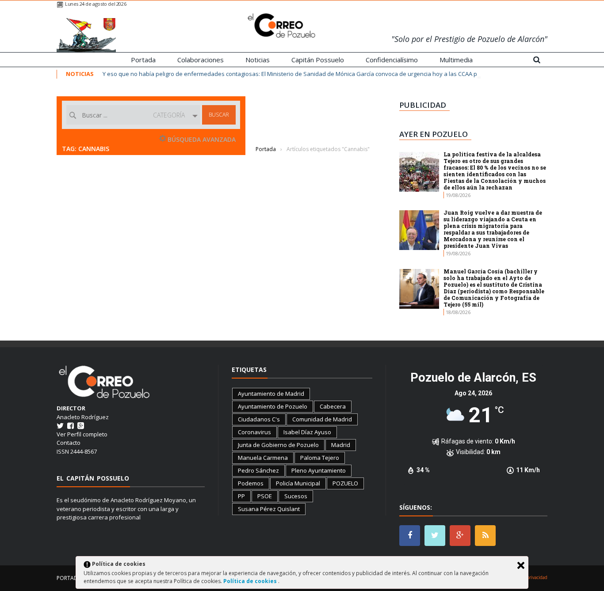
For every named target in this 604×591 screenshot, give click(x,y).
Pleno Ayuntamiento (318, 470)
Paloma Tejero (319, 458)
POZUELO (345, 483)
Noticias (257, 59)
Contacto (68, 443)
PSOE (264, 496)
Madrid (340, 445)
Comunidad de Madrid (322, 419)
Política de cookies (250, 581)
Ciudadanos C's (259, 419)
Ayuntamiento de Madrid (271, 394)
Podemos (251, 483)
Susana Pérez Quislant (269, 509)
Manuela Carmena (263, 458)
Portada (143, 59)
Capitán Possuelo (317, 59)
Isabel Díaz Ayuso (307, 432)
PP (241, 496)
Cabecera (333, 406)
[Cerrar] (520, 565)
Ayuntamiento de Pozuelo (272, 406)
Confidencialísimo (392, 59)
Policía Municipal (298, 483)
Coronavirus (254, 432)
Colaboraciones (200, 59)
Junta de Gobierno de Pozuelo (278, 445)
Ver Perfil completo (82, 434)
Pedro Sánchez (258, 470)
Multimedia (456, 59)
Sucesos (295, 496)
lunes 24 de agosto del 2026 (95, 3)
